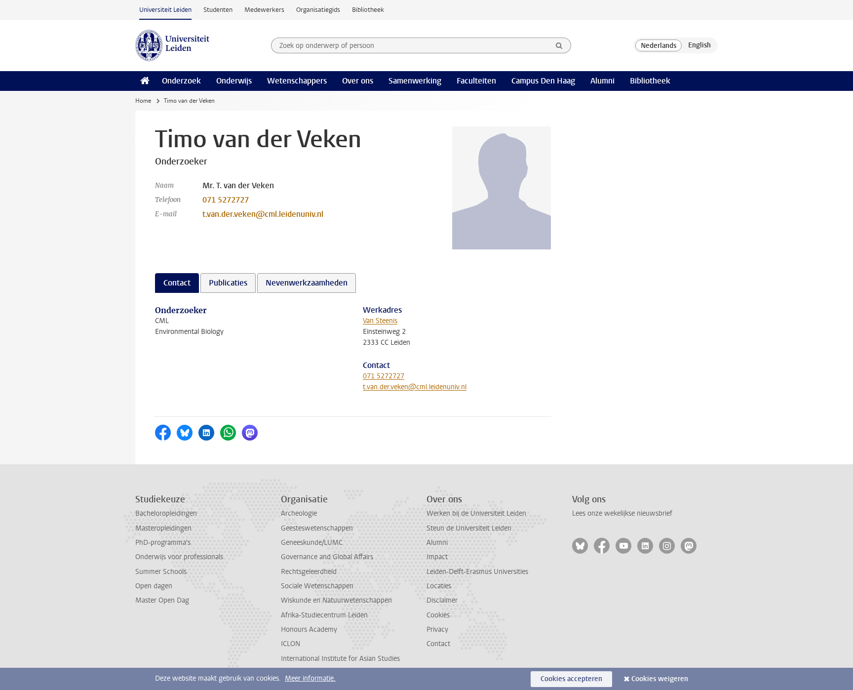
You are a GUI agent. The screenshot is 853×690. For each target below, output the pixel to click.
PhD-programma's (163, 542)
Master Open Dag (162, 600)
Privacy (437, 629)
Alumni (602, 81)
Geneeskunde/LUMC (312, 542)
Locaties (438, 586)
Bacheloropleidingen (166, 513)
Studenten (218, 9)
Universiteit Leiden (165, 9)
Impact (437, 557)
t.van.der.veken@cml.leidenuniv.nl (262, 214)
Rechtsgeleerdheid (309, 571)
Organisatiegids (318, 9)
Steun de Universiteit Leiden (468, 528)
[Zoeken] (559, 45)
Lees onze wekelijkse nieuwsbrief (622, 513)
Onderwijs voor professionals (179, 557)
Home (143, 101)
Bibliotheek (368, 9)
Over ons (357, 81)
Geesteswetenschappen (317, 528)
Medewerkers (264, 9)
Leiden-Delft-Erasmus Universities (477, 571)
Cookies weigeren (659, 679)
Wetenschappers (297, 81)
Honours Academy (309, 629)
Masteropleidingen (163, 528)
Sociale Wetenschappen (317, 586)
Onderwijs (234, 81)
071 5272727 (225, 200)
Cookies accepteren (571, 679)
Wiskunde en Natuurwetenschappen (336, 600)
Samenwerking (414, 81)
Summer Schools (161, 571)
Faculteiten (476, 81)
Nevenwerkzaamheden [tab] (307, 283)
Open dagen (153, 586)
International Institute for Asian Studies (340, 658)
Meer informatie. (310, 678)
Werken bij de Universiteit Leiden (476, 513)
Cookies (438, 615)
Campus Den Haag (543, 81)
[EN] (699, 45)
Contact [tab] (177, 283)
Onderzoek (181, 81)
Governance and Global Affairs (327, 557)
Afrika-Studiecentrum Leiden (324, 615)
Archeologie (299, 513)
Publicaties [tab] (228, 283)
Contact (438, 644)
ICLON (290, 644)
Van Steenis (380, 320)
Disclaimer (442, 600)
